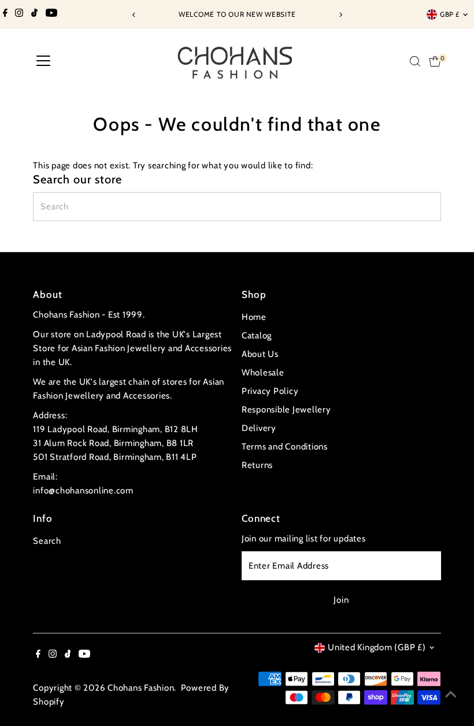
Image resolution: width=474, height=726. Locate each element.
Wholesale (263, 372)
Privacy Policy (270, 391)
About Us (260, 354)
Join (341, 600)
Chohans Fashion (141, 688)
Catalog (257, 335)
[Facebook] (5, 14)
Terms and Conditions (285, 446)
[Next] (340, 15)
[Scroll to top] (450, 694)
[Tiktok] (34, 14)
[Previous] (134, 15)
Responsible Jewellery (286, 409)
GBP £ (450, 14)
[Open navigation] (43, 61)
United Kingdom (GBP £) (377, 647)
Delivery (259, 428)
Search (47, 541)
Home (254, 317)
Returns (257, 465)
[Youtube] (51, 14)
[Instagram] (19, 14)
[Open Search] (415, 61)
